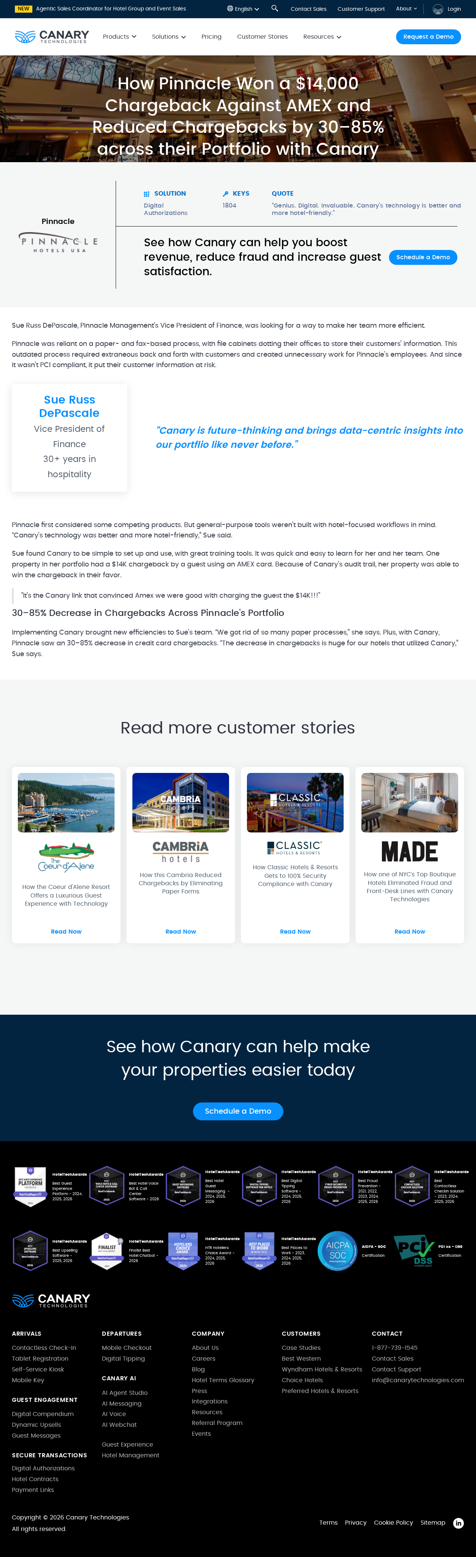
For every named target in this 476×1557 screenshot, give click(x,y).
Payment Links (33, 1490)
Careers (203, 1359)
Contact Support (396, 1370)
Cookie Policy (393, 1523)
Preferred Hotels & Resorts (320, 1391)
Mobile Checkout (127, 1348)
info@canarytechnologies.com (418, 1380)
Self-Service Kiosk (38, 1370)
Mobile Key (28, 1380)
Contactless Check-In (44, 1348)
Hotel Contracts (35, 1479)
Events (201, 1434)
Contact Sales (309, 9)
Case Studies (301, 1348)
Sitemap (433, 1523)
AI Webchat (119, 1425)
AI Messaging (122, 1404)
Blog (198, 1370)
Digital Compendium (43, 1414)
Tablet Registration (40, 1359)
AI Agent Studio (125, 1393)
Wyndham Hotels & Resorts (322, 1370)
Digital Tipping (123, 1359)
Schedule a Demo (423, 257)
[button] (243, 9)
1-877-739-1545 (395, 1348)
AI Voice (114, 1414)
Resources (207, 1412)
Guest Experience (127, 1445)
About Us (205, 1348)
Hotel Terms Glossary (223, 1380)
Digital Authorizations (43, 1468)
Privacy (356, 1523)
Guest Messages (36, 1436)
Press (199, 1391)
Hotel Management (131, 1455)
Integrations (210, 1401)
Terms (328, 1523)
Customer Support (361, 9)
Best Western (301, 1359)
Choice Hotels (302, 1380)
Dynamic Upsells (36, 1425)
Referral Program (217, 1423)
